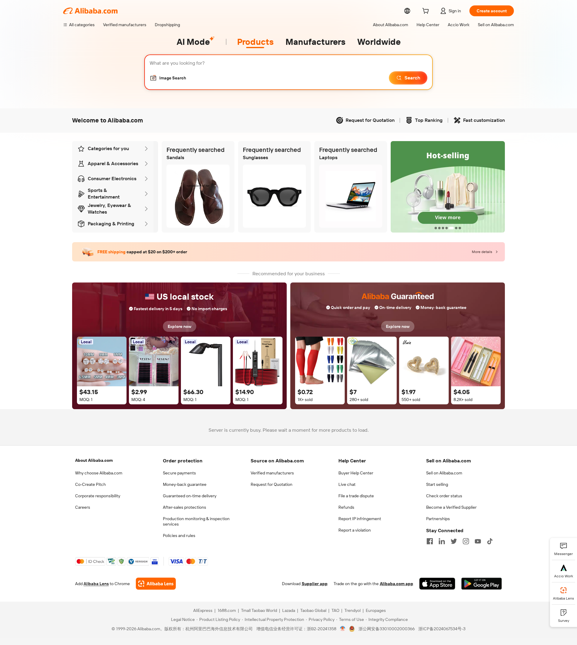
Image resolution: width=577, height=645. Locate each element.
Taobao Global (313, 610)
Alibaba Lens (96, 583)
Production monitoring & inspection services (196, 521)
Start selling (437, 484)
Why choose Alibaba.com (98, 473)
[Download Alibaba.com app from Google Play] (481, 584)
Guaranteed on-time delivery (189, 495)
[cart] (426, 11)
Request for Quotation (271, 484)
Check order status (444, 495)
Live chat (347, 484)
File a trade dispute (356, 495)
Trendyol (352, 610)
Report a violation (354, 530)
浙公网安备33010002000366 (387, 628)
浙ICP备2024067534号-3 (442, 628)
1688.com (227, 610)
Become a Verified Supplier (451, 507)
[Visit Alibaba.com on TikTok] (489, 541)
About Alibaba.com (94, 460)
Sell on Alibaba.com (444, 473)
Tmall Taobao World (259, 610)
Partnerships (438, 518)
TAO (335, 610)
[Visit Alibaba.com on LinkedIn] (441, 541)
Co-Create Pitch (90, 484)
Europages (376, 610)
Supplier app (315, 583)
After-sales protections (184, 507)
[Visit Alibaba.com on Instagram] (465, 541)
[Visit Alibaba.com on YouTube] (477, 541)
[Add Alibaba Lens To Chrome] (156, 584)
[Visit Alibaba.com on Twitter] (453, 541)
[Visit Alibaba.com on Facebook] (429, 541)
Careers (82, 507)
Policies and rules (179, 535)
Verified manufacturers (272, 473)
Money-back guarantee (184, 484)
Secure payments (179, 473)
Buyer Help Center (355, 473)
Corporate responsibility (97, 495)
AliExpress (202, 610)
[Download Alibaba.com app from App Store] (437, 584)
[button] (168, 77)
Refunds (346, 507)
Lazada (288, 610)
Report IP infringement (359, 518)
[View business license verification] (343, 629)
